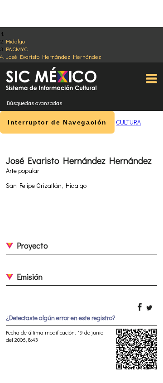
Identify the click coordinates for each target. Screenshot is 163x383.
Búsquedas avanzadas (34, 102)
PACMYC (17, 49)
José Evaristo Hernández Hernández (53, 56)
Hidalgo (15, 41)
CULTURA (128, 122)
